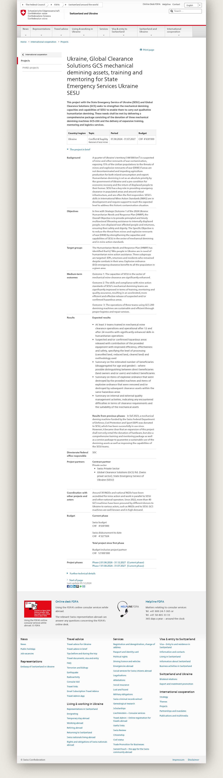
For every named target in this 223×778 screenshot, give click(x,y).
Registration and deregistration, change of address (134, 646)
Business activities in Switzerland (176, 666)
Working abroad (75, 723)
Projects (163, 706)
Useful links (119, 725)
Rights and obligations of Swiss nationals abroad (87, 743)
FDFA (56, 4)
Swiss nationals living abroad (81, 737)
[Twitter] (71, 586)
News (26, 29)
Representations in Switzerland (82, 709)
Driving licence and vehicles (126, 661)
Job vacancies (27, 653)
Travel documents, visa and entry (83, 658)
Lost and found (120, 689)
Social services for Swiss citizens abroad (132, 671)
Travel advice (61, 29)
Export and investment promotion (176, 684)
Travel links (72, 686)
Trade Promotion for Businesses (128, 744)
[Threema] (77, 586)
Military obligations (123, 694)
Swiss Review (119, 730)
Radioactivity (73, 677)
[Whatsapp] (80, 586)
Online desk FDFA (67, 601)
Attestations (119, 680)
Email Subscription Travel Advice (83, 691)
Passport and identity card (126, 652)
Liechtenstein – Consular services (129, 713)
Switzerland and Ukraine (148, 30)
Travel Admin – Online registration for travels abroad (132, 719)
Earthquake (72, 672)
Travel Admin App (76, 696)
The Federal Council (35, 4)
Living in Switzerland (170, 656)
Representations (41, 29)
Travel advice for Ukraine (79, 644)
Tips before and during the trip (82, 653)
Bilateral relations (168, 679)
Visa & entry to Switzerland (119, 30)
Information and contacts (172, 652)
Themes (163, 701)
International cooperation (174, 30)
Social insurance (121, 685)
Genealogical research (124, 704)
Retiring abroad (74, 728)
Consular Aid (73, 682)
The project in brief (79, 149)
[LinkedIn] (74, 586)
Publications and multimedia (174, 716)
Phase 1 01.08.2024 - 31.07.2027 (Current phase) (118, 566)
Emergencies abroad (123, 666)
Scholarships (119, 708)
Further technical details (82, 573)
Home (23, 42)
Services (104, 29)
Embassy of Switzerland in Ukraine (37, 667)
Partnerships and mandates (173, 711)
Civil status (118, 740)
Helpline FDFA (155, 601)
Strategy (164, 697)
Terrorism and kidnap (77, 668)
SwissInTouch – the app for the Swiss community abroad (131, 751)
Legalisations (119, 675)
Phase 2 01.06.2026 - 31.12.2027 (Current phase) (118, 562)
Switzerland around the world (83, 4)
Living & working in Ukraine (82, 30)
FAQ (69, 663)
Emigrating (72, 714)
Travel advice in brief (77, 649)
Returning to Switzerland (79, 732)
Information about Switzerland (175, 661)
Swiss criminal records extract (127, 699)
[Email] (83, 586)
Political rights (120, 656)
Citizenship (118, 735)
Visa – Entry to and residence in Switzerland (175, 646)
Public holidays (28, 649)
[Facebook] (68, 586)
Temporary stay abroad (78, 718)
